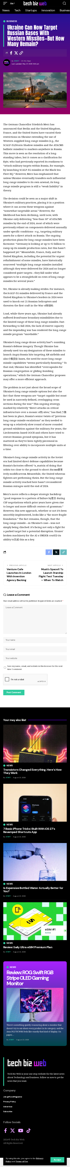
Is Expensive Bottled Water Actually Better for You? (33, 889)
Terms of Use (22, 1161)
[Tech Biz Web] (34, 3)
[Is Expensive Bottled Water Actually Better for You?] (35, 862)
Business (12, 21)
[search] (64, 3)
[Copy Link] (21, 53)
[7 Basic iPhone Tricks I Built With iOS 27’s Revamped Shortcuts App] (35, 803)
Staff (16, 61)
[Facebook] (5, 1131)
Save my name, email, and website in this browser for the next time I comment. (35, 667)
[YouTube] (20, 1131)
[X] (12, 1131)
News (13, 967)
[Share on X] (16, 53)
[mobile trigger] (6, 3)
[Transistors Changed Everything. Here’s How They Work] (35, 744)
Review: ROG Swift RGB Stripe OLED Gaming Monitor (30, 978)
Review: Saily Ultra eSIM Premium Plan (27, 947)
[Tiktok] (28, 1131)
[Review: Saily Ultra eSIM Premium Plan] (35, 921)
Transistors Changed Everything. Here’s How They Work (32, 771)
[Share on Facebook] (11, 53)
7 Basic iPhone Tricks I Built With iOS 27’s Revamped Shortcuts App (29, 830)
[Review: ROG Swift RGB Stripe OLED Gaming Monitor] (35, 1005)
